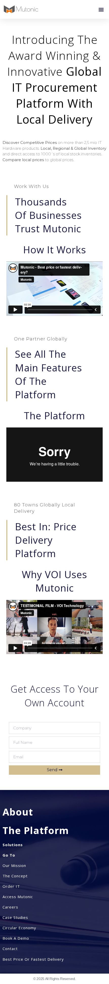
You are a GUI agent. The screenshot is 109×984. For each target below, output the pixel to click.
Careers (10, 907)
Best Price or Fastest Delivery (33, 959)
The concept (15, 875)
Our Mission (14, 865)
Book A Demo (16, 938)
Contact (10, 948)
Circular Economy (19, 927)
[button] (101, 9)
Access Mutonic (18, 896)
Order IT (11, 886)
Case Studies (15, 917)
